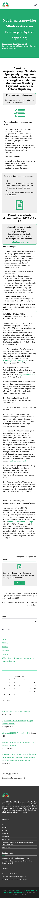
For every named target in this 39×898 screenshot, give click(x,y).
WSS (3, 635)
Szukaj (4, 616)
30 (14, 694)
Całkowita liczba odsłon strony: (12, 778)
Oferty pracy (6, 654)
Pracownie (5, 650)
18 (24, 688)
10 (19, 685)
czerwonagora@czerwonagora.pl (15, 361)
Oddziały (5, 643)
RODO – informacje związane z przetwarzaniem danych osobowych (18, 659)
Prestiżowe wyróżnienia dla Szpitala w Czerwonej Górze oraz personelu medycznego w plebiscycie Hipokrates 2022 (19, 595)
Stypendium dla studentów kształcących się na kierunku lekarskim (17, 722)
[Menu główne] (35, 4)
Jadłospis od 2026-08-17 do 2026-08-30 (15, 733)
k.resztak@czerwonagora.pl (19, 242)
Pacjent (4, 639)
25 (24, 691)
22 (9, 691)
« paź (3, 700)
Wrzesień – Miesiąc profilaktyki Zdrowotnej (16, 711)
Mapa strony (6, 665)
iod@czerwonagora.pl (27, 375)
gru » (8, 700)
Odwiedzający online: (9, 774)
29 (9, 694)
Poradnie (5, 647)
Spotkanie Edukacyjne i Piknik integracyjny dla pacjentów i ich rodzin (18, 743)
